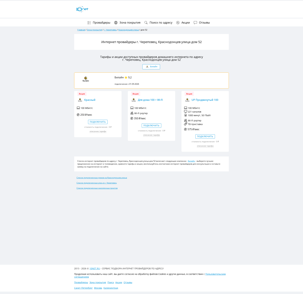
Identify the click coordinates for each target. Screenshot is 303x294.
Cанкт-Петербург (83, 287)
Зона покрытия (129, 22)
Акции (185, 22)
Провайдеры (101, 22)
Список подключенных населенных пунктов (97, 188)
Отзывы (204, 22)
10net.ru (94, 268)
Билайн (119, 77)
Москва (98, 287)
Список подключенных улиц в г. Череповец (97, 182)
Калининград (111, 287)
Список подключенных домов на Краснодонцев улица (102, 177)
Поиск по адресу (160, 22)
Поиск (110, 282)
